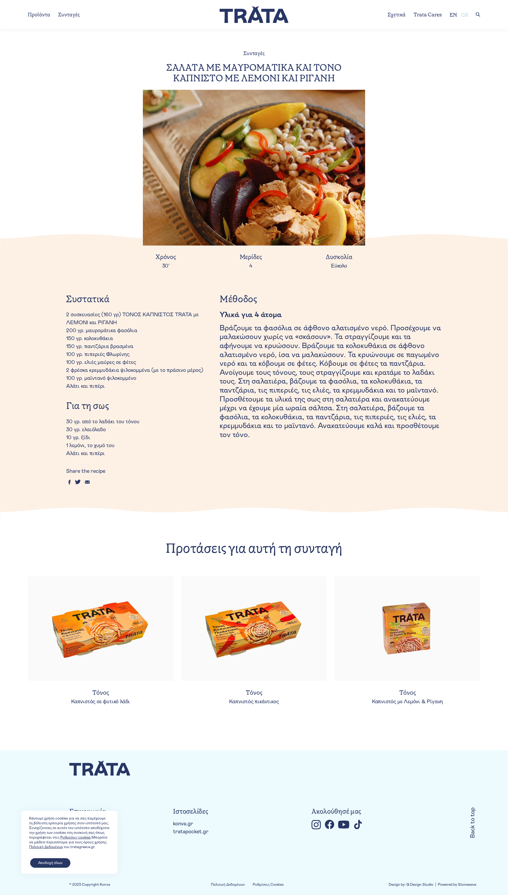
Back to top (473, 822)
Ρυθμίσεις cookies (75, 837)
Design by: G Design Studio (411, 885)
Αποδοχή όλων (50, 863)
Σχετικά (397, 14)
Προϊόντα (39, 14)
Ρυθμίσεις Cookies (268, 885)
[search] (477, 14)
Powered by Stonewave (457, 885)
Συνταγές (69, 14)
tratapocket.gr (190, 831)
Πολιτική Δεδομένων (228, 885)
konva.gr (183, 823)
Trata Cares (428, 14)
